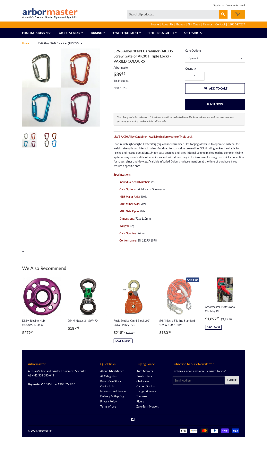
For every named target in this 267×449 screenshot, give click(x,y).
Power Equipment (125, 33)
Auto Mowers (144, 371)
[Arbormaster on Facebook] (133, 420)
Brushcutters (144, 376)
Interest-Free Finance (113, 391)
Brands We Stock (110, 381)
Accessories (193, 33)
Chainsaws (142, 381)
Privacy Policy (108, 401)
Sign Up (232, 380)
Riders (140, 401)
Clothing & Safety (161, 33)
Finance (207, 24)
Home (155, 24)
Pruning (96, 33)
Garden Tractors (146, 386)
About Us (167, 24)
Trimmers (141, 396)
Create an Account (235, 5)
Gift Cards (194, 24)
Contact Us (107, 386)
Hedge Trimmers (146, 391)
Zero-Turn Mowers (147, 406)
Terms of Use (108, 406)
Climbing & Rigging (36, 33)
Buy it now (215, 104)
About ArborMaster (112, 371)
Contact (220, 24)
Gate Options (193, 50)
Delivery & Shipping (112, 396)
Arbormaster (45, 430)
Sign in (216, 5)
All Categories (108, 376)
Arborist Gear (70, 33)
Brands (180, 24)
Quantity (190, 68)
